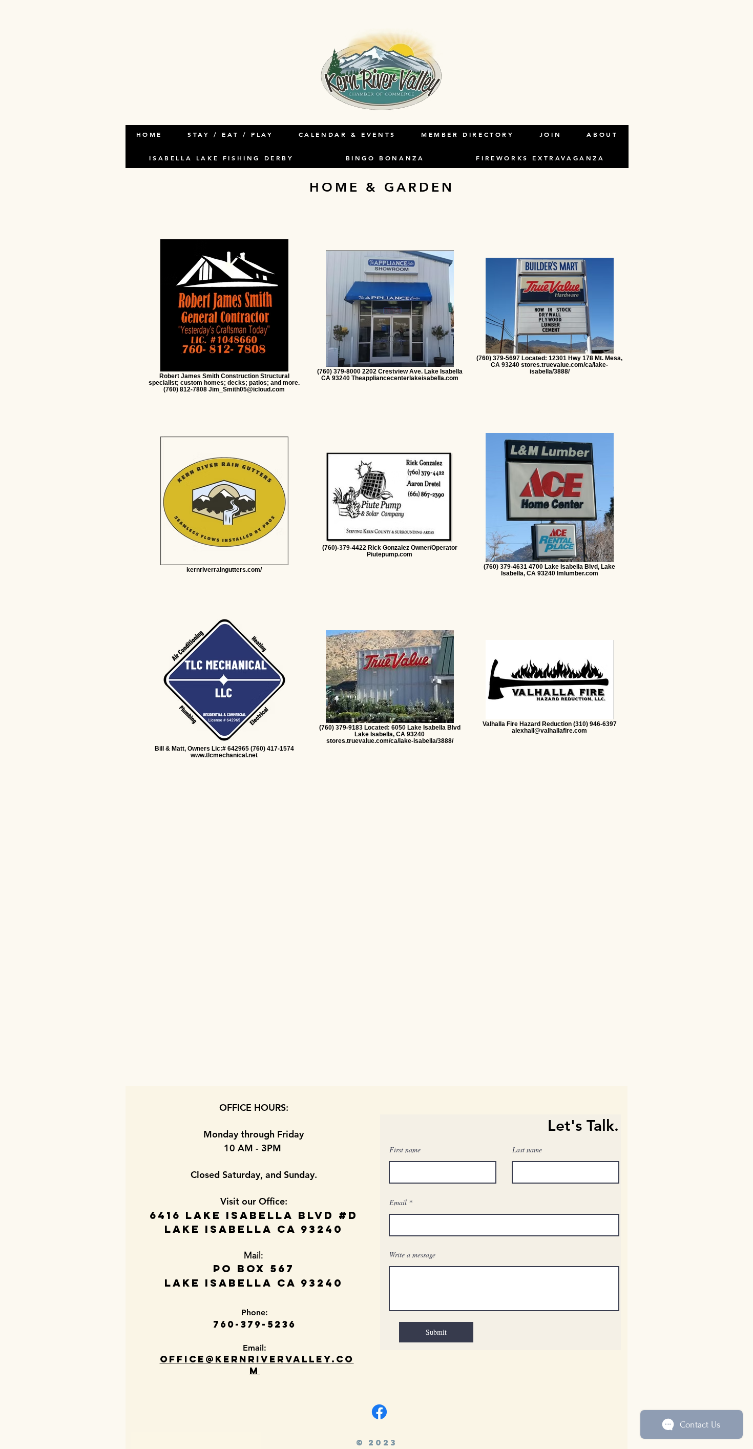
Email (398, 1202)
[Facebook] (379, 1412)
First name (405, 1149)
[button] (602, 134)
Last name (527, 1149)
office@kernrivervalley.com (257, 1365)
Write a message (412, 1254)
